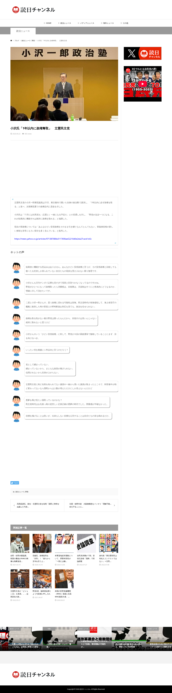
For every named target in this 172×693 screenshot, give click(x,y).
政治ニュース (23, 31)
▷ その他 (124, 23)
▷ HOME (47, 23)
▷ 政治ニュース (64, 23)
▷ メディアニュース (86, 23)
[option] (17, 639)
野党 (26, 492)
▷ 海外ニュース (107, 23)
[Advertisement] (64, 171)
